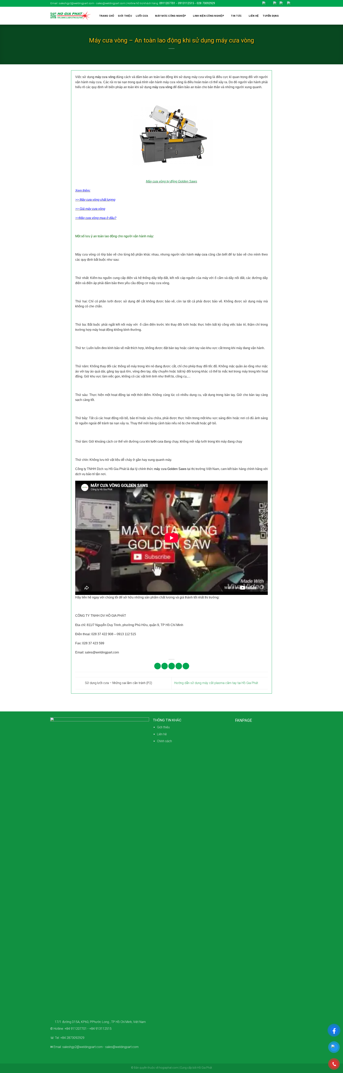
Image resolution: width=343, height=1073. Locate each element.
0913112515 (186, 3)
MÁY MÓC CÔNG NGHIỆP (170, 15)
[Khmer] (283, 3)
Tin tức (236, 15)
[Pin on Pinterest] (178, 666)
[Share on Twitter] (164, 666)
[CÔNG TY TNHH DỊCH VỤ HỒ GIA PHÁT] (70, 15)
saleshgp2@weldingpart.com (82, 1047)
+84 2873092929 (72, 1038)
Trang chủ (106, 15)
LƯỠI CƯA (142, 15)
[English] (276, 3)
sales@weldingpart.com (122, 1047)
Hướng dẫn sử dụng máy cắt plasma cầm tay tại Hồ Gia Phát (216, 683)
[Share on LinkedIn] (186, 666)
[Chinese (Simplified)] (267, 3)
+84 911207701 (76, 1029)
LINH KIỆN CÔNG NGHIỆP (208, 15)
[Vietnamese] (290, 3)
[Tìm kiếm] (289, 15)
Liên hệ (254, 15)
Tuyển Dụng (271, 15)
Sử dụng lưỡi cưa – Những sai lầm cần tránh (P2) (118, 683)
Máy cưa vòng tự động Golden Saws (171, 181)
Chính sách (164, 741)
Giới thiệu (125, 15)
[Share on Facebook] (157, 666)
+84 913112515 (100, 1029)
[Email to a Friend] (171, 666)
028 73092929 (206, 3)
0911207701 (167, 3)
